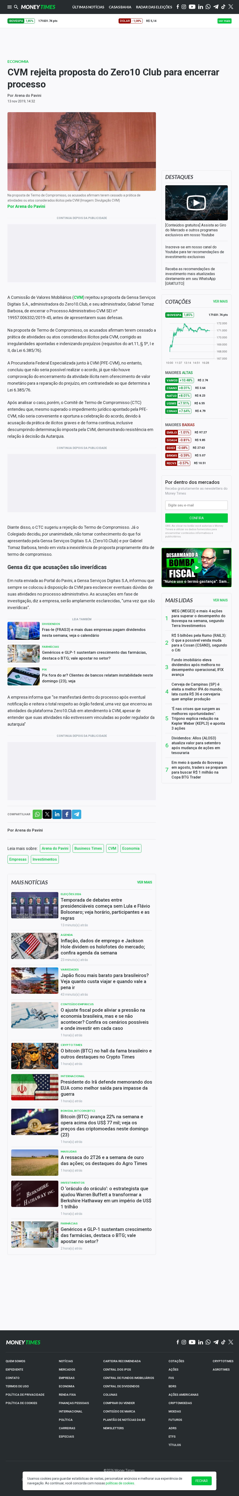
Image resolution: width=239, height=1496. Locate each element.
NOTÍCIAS (66, 1361)
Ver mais (220, 600)
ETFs (172, 1436)
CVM (112, 848)
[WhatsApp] (208, 7)
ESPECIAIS (66, 1436)
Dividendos (51, 624)
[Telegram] (216, 7)
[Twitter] (230, 7)
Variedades (70, 969)
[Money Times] (38, 7)
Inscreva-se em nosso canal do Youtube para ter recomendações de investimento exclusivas (194, 252)
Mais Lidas (69, 1151)
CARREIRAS (67, 1428)
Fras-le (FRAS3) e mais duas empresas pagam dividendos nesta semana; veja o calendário (94, 632)
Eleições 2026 (71, 894)
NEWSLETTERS (113, 1428)
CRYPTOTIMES (223, 1361)
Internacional (72, 1076)
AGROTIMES (221, 1369)
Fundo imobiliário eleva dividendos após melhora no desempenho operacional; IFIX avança (198, 667)
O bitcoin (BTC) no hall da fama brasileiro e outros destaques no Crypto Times (106, 1054)
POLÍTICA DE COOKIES (21, 1403)
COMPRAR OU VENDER (119, 1403)
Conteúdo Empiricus (77, 1004)
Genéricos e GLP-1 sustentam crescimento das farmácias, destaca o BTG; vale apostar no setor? (94, 655)
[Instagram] (184, 7)
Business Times (88, 848)
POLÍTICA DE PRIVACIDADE (25, 1394)
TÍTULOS (175, 1445)
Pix (44, 669)
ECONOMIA (66, 1386)
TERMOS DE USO (17, 1386)
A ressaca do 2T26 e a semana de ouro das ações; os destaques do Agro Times (104, 1160)
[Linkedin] (200, 7)
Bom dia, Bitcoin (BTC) (78, 1110)
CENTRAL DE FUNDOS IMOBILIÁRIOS (128, 1378)
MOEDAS (175, 1411)
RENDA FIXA (67, 1394)
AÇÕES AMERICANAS (183, 1394)
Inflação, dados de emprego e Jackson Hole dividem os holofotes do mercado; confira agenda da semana (103, 947)
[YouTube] (192, 7)
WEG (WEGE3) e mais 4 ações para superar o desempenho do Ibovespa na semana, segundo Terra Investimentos (198, 618)
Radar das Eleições (154, 7)
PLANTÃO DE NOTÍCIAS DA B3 (124, 1420)
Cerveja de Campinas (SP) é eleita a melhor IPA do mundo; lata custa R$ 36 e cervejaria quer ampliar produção (197, 691)
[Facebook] (178, 7)
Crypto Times (71, 1045)
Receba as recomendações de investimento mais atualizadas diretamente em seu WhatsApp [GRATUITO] (190, 276)
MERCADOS (67, 1369)
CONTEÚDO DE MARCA (119, 1411)
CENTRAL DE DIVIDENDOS (121, 1386)
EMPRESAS (66, 1378)
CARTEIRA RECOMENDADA (122, 1361)
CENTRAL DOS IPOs (117, 1369)
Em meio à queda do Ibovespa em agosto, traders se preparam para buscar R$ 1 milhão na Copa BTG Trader (199, 769)
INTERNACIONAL (70, 1411)
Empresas (18, 859)
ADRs (172, 1428)
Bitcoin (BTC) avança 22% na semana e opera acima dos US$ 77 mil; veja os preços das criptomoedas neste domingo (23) (104, 1126)
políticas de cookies (120, 1483)
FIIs (171, 1378)
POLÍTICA (66, 1420)
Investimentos (45, 859)
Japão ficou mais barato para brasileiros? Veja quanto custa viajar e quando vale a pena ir (105, 981)
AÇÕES (173, 1369)
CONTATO (12, 1378)
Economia (17, 61)
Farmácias (50, 646)
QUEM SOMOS (15, 1361)
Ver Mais (144, 882)
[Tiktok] (223, 7)
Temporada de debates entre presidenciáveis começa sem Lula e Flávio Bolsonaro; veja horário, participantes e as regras (105, 909)
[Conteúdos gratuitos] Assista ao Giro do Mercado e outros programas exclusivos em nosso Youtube (195, 230)
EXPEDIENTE (14, 1369)
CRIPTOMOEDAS (180, 1403)
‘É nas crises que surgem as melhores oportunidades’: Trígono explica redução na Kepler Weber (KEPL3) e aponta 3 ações (198, 719)
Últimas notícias (88, 7)
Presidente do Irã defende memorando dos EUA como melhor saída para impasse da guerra (106, 1088)
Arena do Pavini (28, 95)
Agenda (67, 935)
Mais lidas (179, 600)
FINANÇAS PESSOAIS (74, 1403)
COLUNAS (110, 1394)
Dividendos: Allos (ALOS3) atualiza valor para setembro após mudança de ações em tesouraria (196, 745)
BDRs (172, 1386)
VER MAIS (220, 301)
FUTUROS (175, 1420)
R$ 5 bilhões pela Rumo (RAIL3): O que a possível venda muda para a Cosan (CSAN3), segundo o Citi (199, 642)
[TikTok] (223, 1342)
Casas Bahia (120, 7)
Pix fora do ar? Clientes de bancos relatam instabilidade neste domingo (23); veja (97, 678)
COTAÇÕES (176, 1361)
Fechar (202, 1481)
